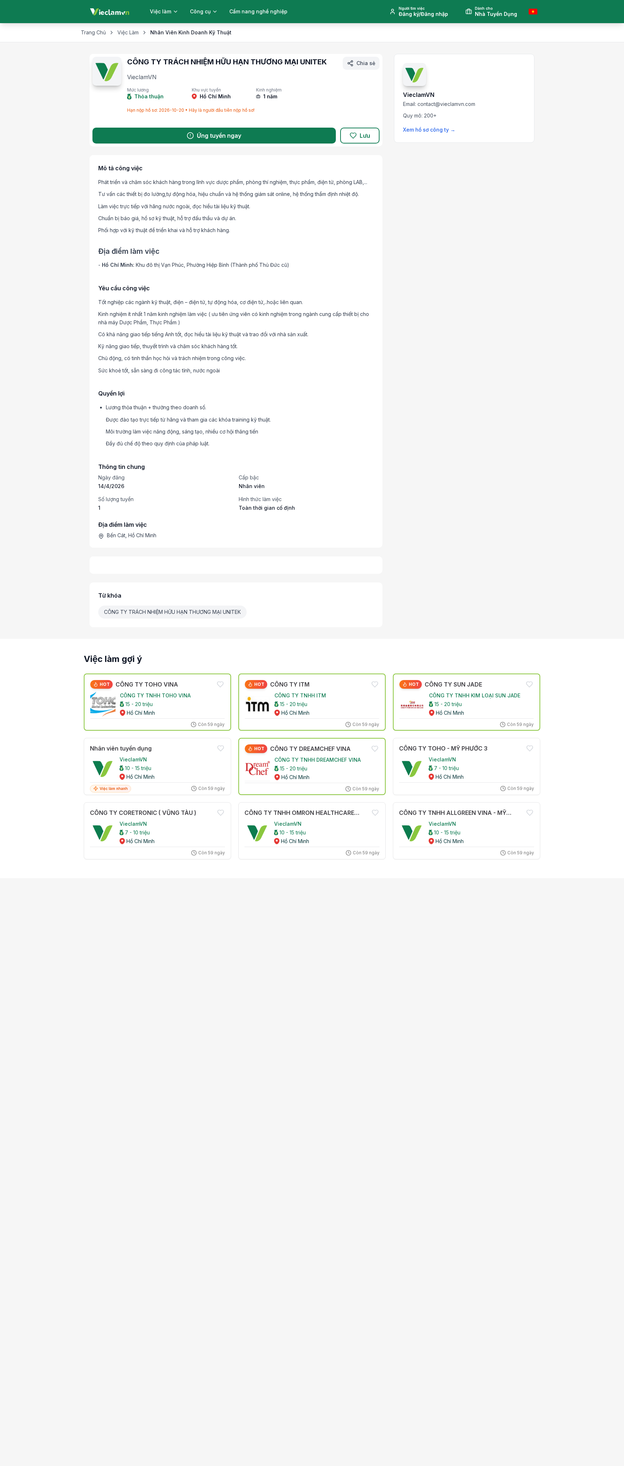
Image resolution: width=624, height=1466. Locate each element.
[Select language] (533, 11)
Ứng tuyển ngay (219, 135)
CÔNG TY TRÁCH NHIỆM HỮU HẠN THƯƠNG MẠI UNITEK (172, 612)
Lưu (365, 135)
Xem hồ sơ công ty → (429, 130)
